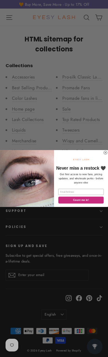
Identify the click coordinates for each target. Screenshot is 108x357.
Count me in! (81, 200)
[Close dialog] (105, 152)
